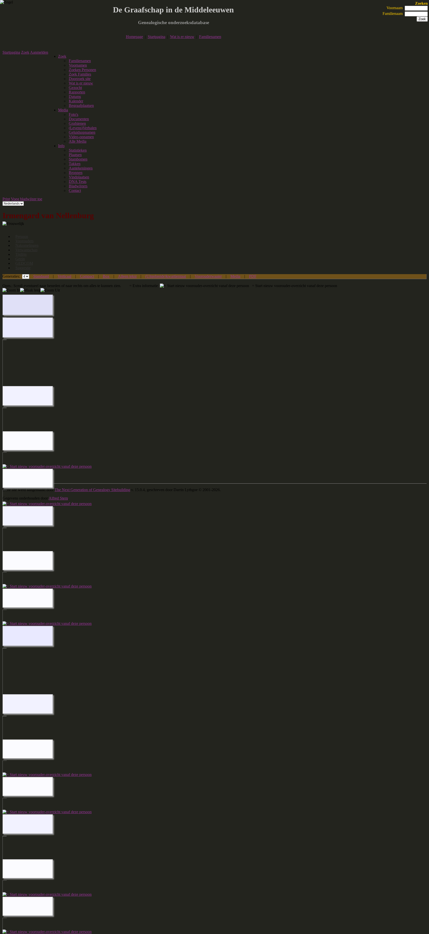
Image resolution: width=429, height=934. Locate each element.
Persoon (21, 236)
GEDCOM (24, 263)
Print (6, 199)
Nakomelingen (26, 245)
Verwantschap (26, 250)
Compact (87, 276)
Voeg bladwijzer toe (26, 199)
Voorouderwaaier (208, 276)
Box (106, 276)
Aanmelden (39, 52)
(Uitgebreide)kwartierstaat (165, 276)
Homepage (134, 37)
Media (63, 110)
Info (61, 146)
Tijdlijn (21, 254)
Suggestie (23, 268)
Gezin (20, 259)
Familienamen (210, 37)
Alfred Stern (58, 498)
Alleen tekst (127, 276)
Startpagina (156, 37)
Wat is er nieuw (182, 37)
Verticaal (64, 276)
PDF (252, 276)
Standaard (41, 276)
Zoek (25, 52)
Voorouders (24, 241)
